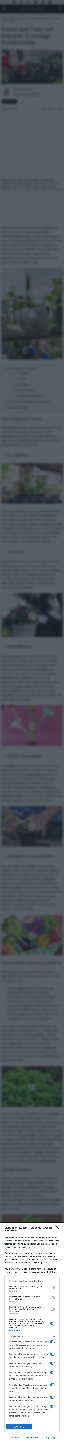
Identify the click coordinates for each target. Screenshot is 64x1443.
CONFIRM (19, 1427)
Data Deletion (15, 1437)
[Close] (58, 1228)
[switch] (52, 1287)
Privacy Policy (48, 1437)
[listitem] (32, 1280)
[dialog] (32, 1332)
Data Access (32, 1437)
